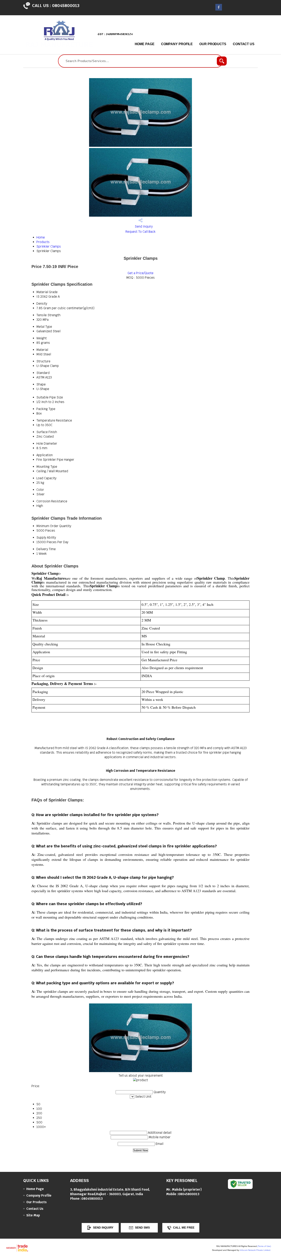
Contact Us (243, 44)
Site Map (33, 1215)
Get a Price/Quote (140, 273)
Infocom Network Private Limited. (255, 1250)
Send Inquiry (143, 226)
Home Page (144, 44)
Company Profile (177, 44)
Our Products (212, 44)
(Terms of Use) (264, 1246)
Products (43, 242)
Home (40, 237)
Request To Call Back (140, 232)
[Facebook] (218, 9)
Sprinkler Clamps (48, 246)
